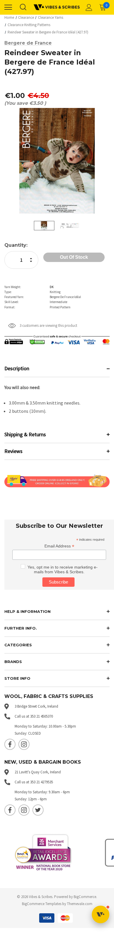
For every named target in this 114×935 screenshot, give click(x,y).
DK (51, 287)
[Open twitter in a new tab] (38, 810)
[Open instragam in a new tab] (24, 744)
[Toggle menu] (8, 7)
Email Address (59, 546)
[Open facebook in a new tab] (9, 744)
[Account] (88, 7)
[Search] (22, 7)
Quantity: (15, 245)
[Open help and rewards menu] (100, 914)
